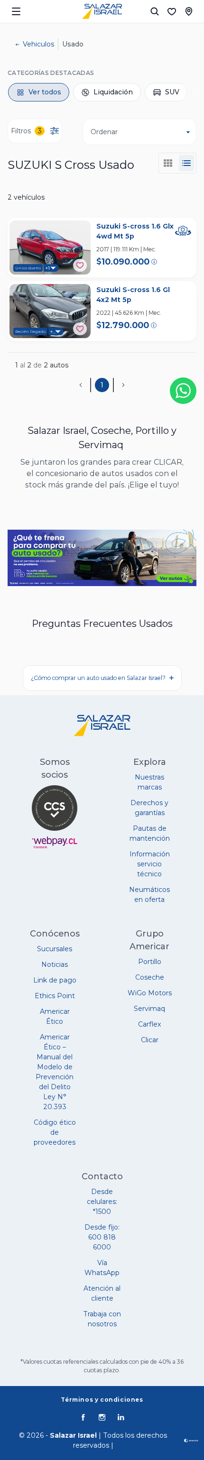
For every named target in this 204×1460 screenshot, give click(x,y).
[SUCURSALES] (188, 11)
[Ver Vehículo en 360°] (183, 231)
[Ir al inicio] (102, 11)
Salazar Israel (73, 1435)
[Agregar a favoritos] (80, 265)
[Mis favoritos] (171, 11)
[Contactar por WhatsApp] (183, 390)
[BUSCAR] (154, 11)
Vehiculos (38, 44)
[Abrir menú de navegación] (16, 11)
